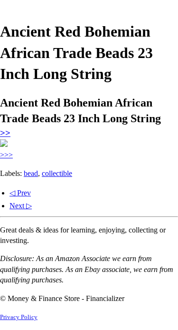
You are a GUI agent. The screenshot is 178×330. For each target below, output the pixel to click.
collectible (57, 173)
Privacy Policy (18, 317)
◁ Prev (20, 193)
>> (5, 133)
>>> (6, 155)
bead (31, 173)
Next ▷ (20, 206)
